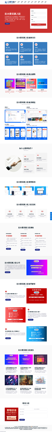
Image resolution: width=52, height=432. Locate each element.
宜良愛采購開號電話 (25, 427)
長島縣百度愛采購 (31, 428)
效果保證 (25, 2)
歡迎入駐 (46, 2)
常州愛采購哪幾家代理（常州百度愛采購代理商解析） (11, 389)
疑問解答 (39, 2)
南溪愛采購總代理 (21, 428)
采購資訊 (42, 2)
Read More (7, 272)
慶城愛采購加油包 (44, 427)
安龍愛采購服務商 (16, 427)
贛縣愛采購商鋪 (11, 428)
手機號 (32, 19)
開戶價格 (36, 2)
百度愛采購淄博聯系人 (16, 428)
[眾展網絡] (9, 2)
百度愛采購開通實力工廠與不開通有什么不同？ (25, 368)
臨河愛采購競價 (30, 429)
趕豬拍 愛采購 (12, 427)
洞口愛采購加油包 (30, 427)
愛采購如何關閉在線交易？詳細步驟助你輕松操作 (40, 368)
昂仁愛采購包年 (39, 428)
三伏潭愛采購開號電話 (25, 429)
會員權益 (22, 2)
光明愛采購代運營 (21, 427)
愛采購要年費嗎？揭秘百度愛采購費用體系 (40, 389)
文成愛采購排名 (35, 428)
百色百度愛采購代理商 (26, 428)
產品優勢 (19, 2)
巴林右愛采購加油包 (43, 428)
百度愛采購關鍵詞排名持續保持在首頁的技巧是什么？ (11, 368)
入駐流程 (32, 2)
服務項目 (15, 2)
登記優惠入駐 (39, 24)
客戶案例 (29, 2)
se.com (1, 431)
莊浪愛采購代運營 (40, 427)
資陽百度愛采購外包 (35, 427)
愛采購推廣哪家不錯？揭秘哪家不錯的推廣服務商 (25, 389)
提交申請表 (22, 419)
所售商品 (32, 15)
